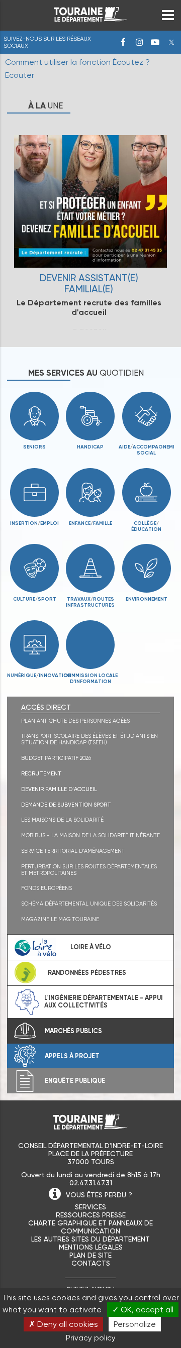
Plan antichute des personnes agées (75, 721)
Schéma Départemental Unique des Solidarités (89, 904)
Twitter (171, 42)
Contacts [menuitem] (90, 1263)
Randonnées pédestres (87, 972)
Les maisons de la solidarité (62, 820)
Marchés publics (73, 1031)
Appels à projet (72, 1056)
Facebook (123, 42)
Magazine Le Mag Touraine (60, 919)
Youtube (155, 42)
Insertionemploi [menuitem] (34, 523)
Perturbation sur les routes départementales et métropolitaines (89, 869)
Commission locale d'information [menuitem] (90, 678)
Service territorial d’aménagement (73, 851)
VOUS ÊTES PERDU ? (99, 1195)
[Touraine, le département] (90, 19)
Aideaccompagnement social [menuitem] (146, 450)
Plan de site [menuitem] (90, 1255)
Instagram (139, 42)
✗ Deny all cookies (63, 1324)
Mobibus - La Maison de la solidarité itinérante (90, 835)
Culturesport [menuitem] (34, 599)
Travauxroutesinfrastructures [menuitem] (89, 602)
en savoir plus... (90, 223)
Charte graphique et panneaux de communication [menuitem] (90, 1227)
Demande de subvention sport (66, 805)
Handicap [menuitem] (90, 447)
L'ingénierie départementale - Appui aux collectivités (103, 1001)
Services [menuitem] (90, 1207)
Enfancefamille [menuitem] (90, 523)
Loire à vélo (90, 947)
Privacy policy (91, 1337)
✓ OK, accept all (142, 1309)
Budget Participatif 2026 (56, 758)
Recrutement (41, 773)
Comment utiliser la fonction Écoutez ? (77, 62)
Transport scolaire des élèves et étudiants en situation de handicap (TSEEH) (89, 739)
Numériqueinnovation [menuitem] (34, 675)
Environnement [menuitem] (146, 599)
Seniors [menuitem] (34, 447)
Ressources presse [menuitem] (91, 1215)
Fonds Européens (46, 888)
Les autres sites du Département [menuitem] (90, 1239)
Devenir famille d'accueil (59, 789)
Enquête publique (75, 1080)
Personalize (135, 1324)
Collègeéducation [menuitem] (146, 526)
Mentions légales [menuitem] (91, 1247)
